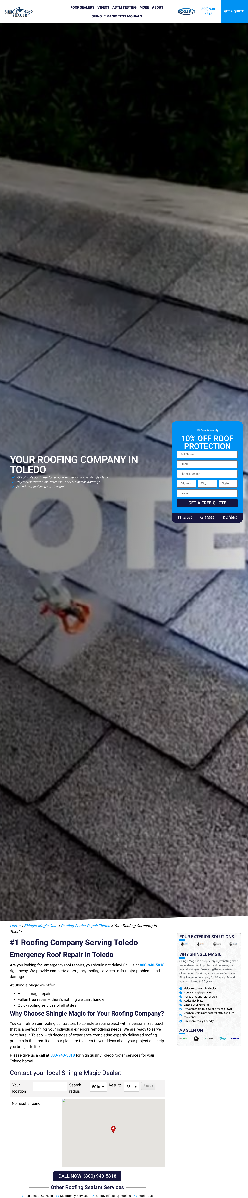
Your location (19, 1088)
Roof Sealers (82, 7)
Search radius (75, 1088)
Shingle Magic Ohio (40, 926)
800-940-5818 (152, 965)
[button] (113, 1129)
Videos (103, 7)
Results (115, 1085)
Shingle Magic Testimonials (117, 16)
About (157, 7)
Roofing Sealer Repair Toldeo (85, 926)
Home (15, 926)
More (144, 7)
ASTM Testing (124, 7)
